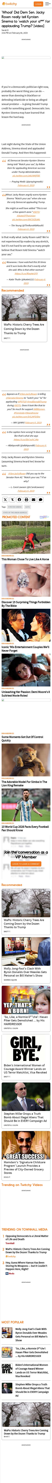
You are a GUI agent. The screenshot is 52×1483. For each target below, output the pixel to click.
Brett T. (7, 338)
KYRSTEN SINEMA (15, 507)
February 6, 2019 (26, 185)
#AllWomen (39, 409)
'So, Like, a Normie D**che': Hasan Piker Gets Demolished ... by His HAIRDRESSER (26, 1021)
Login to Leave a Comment (26, 864)
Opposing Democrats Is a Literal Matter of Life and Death (27, 1238)
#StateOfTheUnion (26, 216)
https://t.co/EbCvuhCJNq (26, 440)
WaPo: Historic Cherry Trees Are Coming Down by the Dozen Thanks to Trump (24, 329)
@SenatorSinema (14, 398)
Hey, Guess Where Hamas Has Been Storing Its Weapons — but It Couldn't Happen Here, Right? (26, 1266)
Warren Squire (10, 980)
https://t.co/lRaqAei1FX (26, 274)
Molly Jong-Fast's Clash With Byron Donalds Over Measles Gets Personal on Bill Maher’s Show (25, 972)
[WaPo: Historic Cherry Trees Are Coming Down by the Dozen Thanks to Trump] (24, 308)
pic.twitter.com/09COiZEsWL (26, 220)
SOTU (27, 507)
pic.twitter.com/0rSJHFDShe (26, 417)
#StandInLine (31, 413)
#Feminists (19, 413)
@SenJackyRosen (28, 394)
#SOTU (36, 212)
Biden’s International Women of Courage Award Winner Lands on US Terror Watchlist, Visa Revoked (25, 1069)
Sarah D (5, 30)
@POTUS (22, 402)
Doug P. (7, 1177)
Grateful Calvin (11, 1028)
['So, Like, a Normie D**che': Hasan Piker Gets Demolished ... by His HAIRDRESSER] (26, 1000)
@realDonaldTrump (36, 402)
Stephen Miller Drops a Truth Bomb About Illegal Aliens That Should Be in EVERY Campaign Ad (25, 1117)
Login (38, 4)
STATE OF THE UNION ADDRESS (15, 512)
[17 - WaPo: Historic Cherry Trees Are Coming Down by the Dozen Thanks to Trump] (26, 1414)
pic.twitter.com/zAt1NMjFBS (26, 176)
